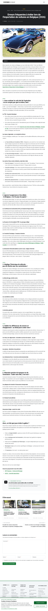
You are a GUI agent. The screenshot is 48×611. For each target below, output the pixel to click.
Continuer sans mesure (40, 606)
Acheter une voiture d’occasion (14, 593)
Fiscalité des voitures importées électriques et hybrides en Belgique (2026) (12, 524)
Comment (5, 541)
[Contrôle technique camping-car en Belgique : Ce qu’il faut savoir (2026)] (24, 504)
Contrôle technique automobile (32, 594)
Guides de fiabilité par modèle (23, 593)
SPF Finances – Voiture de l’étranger (13, 471)
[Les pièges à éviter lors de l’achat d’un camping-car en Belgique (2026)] (38, 504)
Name (4, 557)
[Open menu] (44, 2)
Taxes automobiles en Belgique (32, 597)
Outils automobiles (41, 588)
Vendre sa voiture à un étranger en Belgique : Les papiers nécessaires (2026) (35, 524)
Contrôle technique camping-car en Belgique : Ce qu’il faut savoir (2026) (24, 513)
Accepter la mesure (40, 602)
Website (34, 557)
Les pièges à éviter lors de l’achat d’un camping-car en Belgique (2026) (38, 512)
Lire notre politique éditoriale (14, 488)
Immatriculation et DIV (32, 591)
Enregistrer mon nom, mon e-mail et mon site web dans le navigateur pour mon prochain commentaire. (24, 560)
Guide (12, 10)
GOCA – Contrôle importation (12, 473)
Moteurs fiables (23, 595)
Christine (5, 21)
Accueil (8, 10)
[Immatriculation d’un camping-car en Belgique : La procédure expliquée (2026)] (9, 504)
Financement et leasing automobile (14, 596)
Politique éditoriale (41, 593)
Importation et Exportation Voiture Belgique (13, 87)
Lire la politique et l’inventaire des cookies (9, 608)
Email (19, 557)
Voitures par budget (13, 590)
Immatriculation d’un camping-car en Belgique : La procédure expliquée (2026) (9, 513)
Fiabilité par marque (22, 590)
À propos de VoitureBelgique (41, 591)
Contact (39, 595)
